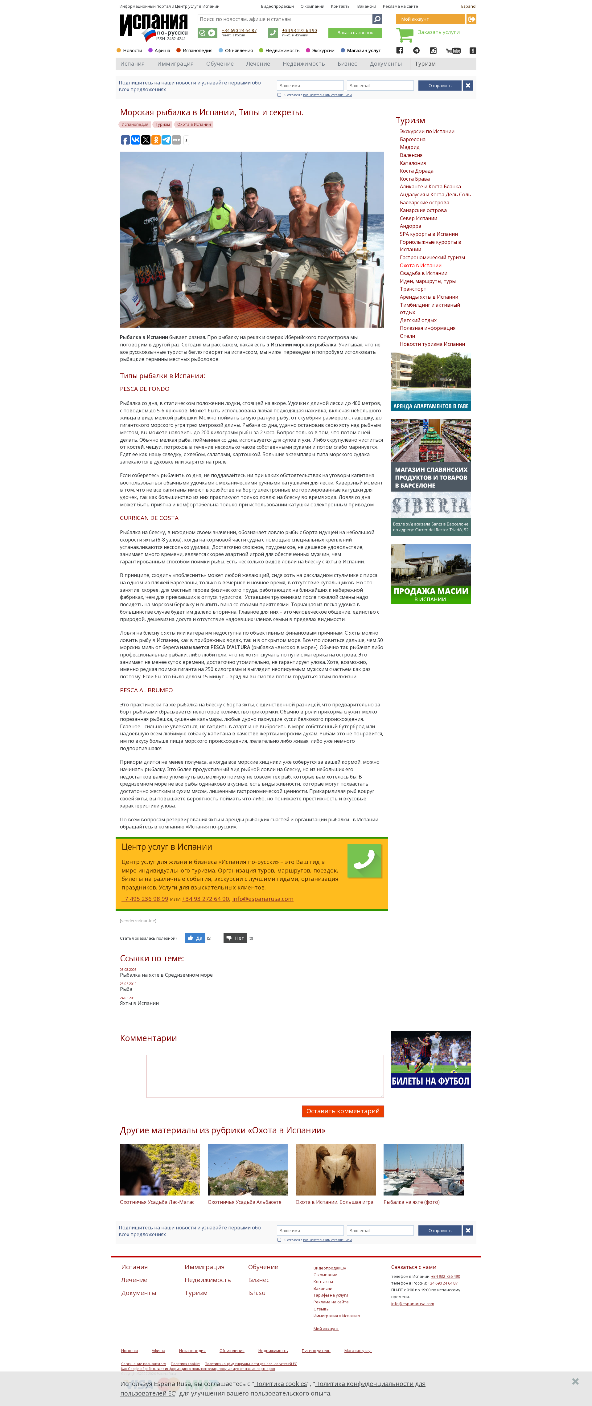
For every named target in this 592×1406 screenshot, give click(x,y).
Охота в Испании (421, 265)
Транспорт (413, 288)
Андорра (410, 226)
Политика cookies (185, 1364)
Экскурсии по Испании (427, 131)
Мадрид (410, 147)
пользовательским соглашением (327, 95)
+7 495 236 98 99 (144, 898)
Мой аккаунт (326, 1328)
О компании (312, 6)
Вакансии (366, 6)
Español (468, 6)
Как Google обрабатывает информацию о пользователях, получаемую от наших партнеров (198, 1369)
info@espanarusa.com (263, 898)
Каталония (413, 163)
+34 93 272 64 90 (299, 30)
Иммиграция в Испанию (337, 1315)
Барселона (413, 139)
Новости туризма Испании (432, 344)
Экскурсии (323, 50)
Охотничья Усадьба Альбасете (245, 1202)
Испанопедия (197, 50)
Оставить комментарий (343, 1111)
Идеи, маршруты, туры (428, 281)
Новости (132, 50)
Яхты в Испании (139, 1003)
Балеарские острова (424, 202)
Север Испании (418, 218)
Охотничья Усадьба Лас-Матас (157, 1202)
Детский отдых (418, 320)
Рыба (126, 989)
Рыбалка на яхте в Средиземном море (166, 974)
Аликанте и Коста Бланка (430, 186)
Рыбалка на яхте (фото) (412, 1202)
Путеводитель (316, 1350)
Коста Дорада (417, 170)
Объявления (239, 50)
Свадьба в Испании (423, 273)
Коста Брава (415, 178)
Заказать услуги (439, 31)
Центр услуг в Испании (197, 6)
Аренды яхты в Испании (429, 296)
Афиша (162, 50)
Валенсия (411, 155)
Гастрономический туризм (432, 257)
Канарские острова (423, 210)
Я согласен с (318, 95)
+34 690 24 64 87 (239, 30)
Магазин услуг (364, 50)
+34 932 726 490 (445, 1276)
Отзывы (322, 1309)
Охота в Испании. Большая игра (334, 1202)
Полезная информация (427, 328)
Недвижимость (282, 50)
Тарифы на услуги (331, 1295)
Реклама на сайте (400, 6)
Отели (407, 336)
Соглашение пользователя (143, 1364)
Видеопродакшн (277, 6)
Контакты (341, 6)
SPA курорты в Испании (429, 234)
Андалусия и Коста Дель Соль (435, 194)
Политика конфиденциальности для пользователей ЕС (251, 1364)
